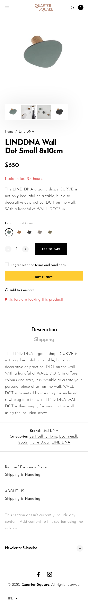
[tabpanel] (44, 54)
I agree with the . (38, 265)
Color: (19, 223)
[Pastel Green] (9, 232)
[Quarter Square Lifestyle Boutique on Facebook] (38, 574)
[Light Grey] (40, 232)
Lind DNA (50, 431)
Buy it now (44, 277)
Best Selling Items (43, 437)
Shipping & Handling (22, 475)
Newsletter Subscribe (21, 548)
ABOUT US (14, 491)
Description (44, 330)
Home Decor (40, 443)
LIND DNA (61, 443)
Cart (80, 7)
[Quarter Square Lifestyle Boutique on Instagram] (49, 574)
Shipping (44, 340)
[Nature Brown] (19, 232)
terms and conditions (50, 265)
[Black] (29, 232)
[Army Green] (50, 232)
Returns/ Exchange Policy (26, 467)
